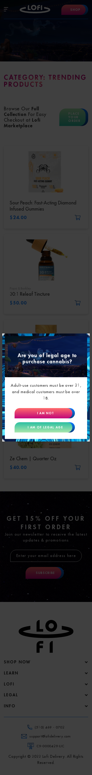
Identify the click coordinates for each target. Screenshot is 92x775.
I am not (45, 413)
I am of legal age (45, 427)
